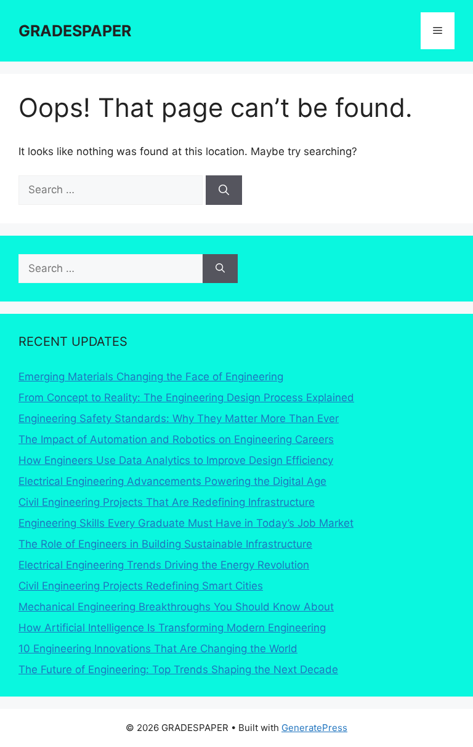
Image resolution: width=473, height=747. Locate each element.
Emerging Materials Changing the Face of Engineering (150, 376)
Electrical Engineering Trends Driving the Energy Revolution (163, 565)
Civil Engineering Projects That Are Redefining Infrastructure (166, 502)
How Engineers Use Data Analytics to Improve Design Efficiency (175, 460)
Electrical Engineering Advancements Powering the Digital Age (172, 481)
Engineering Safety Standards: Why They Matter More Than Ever (178, 418)
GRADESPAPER (74, 31)
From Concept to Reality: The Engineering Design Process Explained (186, 397)
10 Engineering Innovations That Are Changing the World (157, 648)
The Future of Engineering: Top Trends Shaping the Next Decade (178, 669)
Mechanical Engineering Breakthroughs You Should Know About (176, 607)
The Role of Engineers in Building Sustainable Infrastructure (165, 544)
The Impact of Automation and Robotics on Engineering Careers (176, 439)
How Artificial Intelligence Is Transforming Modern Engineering (172, 627)
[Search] (224, 190)
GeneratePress (314, 727)
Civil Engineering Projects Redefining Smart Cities (140, 586)
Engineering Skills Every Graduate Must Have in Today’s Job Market (186, 523)
